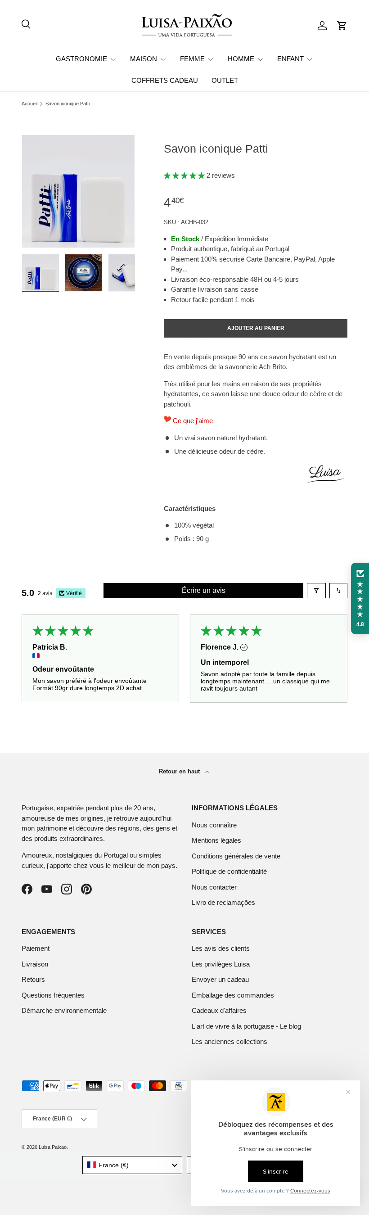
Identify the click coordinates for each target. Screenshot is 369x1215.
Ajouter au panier (255, 328)
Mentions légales (216, 840)
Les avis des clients (221, 948)
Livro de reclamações (223, 902)
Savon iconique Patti (67, 103)
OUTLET (225, 80)
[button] (342, 26)
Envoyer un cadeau (220, 979)
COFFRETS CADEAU (164, 80)
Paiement (36, 948)
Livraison (35, 964)
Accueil (29, 103)
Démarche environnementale (64, 1010)
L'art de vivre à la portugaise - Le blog (246, 1026)
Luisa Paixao (53, 1147)
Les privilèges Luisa (221, 964)
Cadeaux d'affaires (219, 1010)
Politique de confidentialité (229, 871)
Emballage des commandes (233, 995)
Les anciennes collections (229, 1041)
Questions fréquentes (53, 995)
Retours (33, 979)
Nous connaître (214, 825)
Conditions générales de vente (236, 856)
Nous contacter (214, 887)
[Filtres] (316, 590)
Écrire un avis (203, 590)
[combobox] (132, 1165)
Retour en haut (180, 771)
